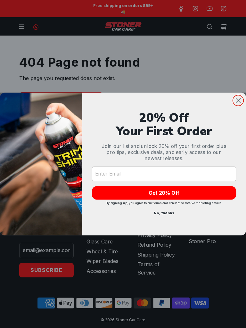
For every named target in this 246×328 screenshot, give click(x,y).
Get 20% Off (164, 193)
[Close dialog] (238, 100)
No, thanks (164, 213)
